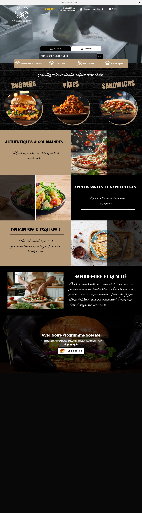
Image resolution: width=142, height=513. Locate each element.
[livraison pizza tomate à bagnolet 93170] (17, 64)
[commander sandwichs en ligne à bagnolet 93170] (118, 108)
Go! (100, 56)
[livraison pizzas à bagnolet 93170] (22, 8)
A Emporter (87, 49)
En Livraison (57, 49)
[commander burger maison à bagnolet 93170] (24, 108)
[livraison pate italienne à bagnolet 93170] (71, 108)
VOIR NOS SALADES (17, 197)
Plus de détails (73, 350)
